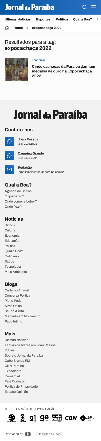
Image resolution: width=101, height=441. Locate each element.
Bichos (10, 225)
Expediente (13, 371)
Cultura (10, 230)
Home (18, 28)
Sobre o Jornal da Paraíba (24, 355)
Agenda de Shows (18, 191)
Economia (12, 235)
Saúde (9, 261)
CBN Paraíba (14, 366)
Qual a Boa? (82, 19)
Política (62, 19)
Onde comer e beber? (21, 201)
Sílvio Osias (13, 306)
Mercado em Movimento (22, 316)
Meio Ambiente (16, 272)
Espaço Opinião (16, 391)
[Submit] (84, 7)
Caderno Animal (17, 290)
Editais (10, 350)
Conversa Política (17, 295)
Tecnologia (13, 266)
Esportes (43, 19)
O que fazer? (14, 196)
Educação (12, 240)
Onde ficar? (13, 206)
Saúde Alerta (14, 311)
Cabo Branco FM (17, 360)
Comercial (12, 376)
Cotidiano (12, 256)
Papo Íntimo (13, 321)
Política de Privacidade (21, 386)
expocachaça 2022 (46, 28)
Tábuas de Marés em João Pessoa (30, 345)
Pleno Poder (14, 300)
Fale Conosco (15, 381)
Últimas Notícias (18, 19)
